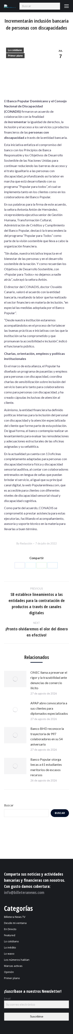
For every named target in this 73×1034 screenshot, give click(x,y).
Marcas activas (13, 966)
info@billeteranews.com (24, 892)
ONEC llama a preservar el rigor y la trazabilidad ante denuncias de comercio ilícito (48, 680)
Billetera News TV (14, 917)
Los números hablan (16, 960)
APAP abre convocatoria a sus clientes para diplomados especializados (49, 708)
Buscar (9, 805)
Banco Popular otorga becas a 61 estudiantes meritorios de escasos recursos (46, 767)
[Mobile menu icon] (66, 6)
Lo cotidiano (15, 50)
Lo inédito (10, 947)
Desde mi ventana (15, 923)
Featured (9, 935)
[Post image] (15, 679)
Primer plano (15, 55)
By (24, 543)
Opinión (9, 972)
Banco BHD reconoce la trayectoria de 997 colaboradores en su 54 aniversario (47, 736)
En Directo (10, 929)
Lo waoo (9, 953)
